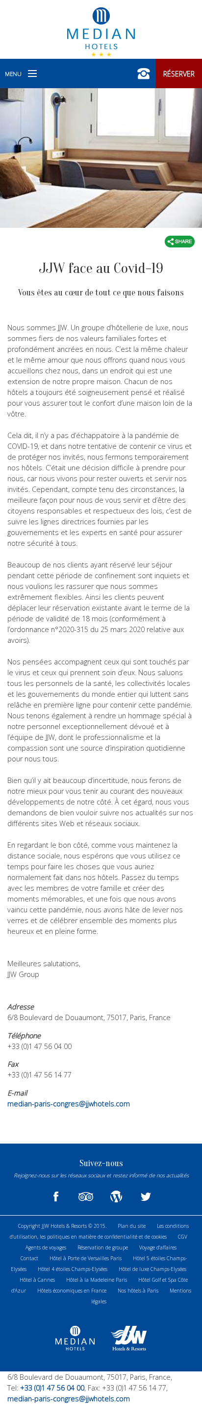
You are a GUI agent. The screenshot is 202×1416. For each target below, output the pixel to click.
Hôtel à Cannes (37, 1279)
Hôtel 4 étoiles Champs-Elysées (72, 1269)
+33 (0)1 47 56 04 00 (51, 1387)
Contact (29, 1258)
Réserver (179, 73)
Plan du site (132, 1225)
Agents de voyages (45, 1247)
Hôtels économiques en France (71, 1290)
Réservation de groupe (102, 1247)
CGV (182, 1236)
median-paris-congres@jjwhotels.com (68, 1103)
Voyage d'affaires (158, 1247)
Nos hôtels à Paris (138, 1290)
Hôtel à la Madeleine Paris (96, 1279)
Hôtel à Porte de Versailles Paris (86, 1258)
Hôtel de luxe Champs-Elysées (152, 1269)
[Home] (101, 30)
